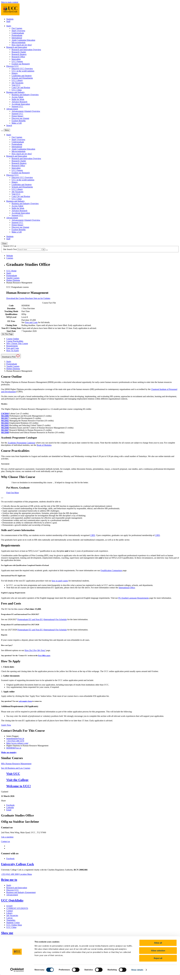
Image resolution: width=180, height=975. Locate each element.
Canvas (9, 918)
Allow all (158, 943)
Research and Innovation (16, 888)
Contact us (5, 841)
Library (9, 913)
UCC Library (17, 80)
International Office (127, 587)
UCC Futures (17, 61)
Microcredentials (18, 42)
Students (9, 19)
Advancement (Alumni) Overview (26, 111)
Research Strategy (19, 54)
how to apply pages (60, 581)
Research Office (18, 57)
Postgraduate (17, 35)
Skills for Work (18, 99)
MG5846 (5, 428)
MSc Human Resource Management (16, 763)
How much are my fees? (22, 45)
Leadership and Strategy (22, 76)
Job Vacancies (17, 83)
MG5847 (5, 430)
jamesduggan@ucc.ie (15, 738)
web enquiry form (25, 701)
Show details (137, 970)
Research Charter (19, 52)
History (15, 73)
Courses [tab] (9, 258)
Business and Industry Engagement (21, 892)
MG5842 (5, 420)
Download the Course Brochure (19, 298)
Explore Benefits (19, 121)
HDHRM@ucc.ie (13, 748)
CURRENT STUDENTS (17, 908)
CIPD (92, 535)
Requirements (12, 346)
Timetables (10, 920)
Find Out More (12, 493)
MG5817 (5, 418)
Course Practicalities (14, 341)
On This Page (7, 334)
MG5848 (5, 432)
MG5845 (5, 425)
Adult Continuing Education (23, 40)
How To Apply (12, 350)
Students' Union (13, 922)
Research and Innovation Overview (26, 49)
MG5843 (5, 423)
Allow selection (158, 950)
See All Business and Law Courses (15, 768)
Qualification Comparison (111, 570)
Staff (8, 21)
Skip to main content (9, 2)
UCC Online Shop (14, 925)
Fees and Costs (31, 322)
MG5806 (5, 416)
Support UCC (17, 106)
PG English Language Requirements (133, 598)
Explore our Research (21, 64)
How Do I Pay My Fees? (35, 650)
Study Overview (18, 30)
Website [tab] (9, 256)
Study (8, 273)
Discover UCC (12, 890)
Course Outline (12, 339)
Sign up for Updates (41, 298)
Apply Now (6, 725)
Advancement (12, 895)
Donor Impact (17, 116)
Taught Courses (12, 278)
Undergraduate (18, 33)
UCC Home (11, 271)
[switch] (75, 970)
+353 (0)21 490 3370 (15, 741)
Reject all (158, 958)
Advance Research (19, 102)
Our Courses (17, 28)
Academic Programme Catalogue (21, 443)
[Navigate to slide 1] (2, 497)
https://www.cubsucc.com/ (17, 743)
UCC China (17, 90)
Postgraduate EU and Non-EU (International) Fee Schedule (42, 619)
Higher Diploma (13, 280)
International (17, 38)
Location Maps (25, 874)
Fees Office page (44, 655)
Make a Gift (17, 123)
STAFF (9, 906)
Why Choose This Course (17, 343)
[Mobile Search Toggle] (2, 130)
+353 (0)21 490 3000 (10, 874)
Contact (9, 911)
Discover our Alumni (20, 118)
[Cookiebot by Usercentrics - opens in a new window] (17, 970)
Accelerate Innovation (21, 104)
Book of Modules (44, 445)
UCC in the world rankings (23, 71)
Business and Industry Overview (25, 94)
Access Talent (17, 97)
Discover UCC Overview (22, 68)
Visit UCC (16, 85)
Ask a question (7, 837)
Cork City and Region (21, 87)
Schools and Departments (22, 78)
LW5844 (5, 413)
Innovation (16, 59)
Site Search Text (10, 249)
